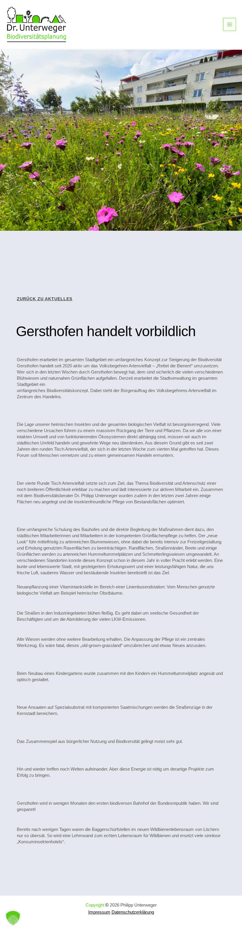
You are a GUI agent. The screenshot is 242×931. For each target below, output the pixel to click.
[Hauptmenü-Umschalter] (229, 24)
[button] (13, 918)
